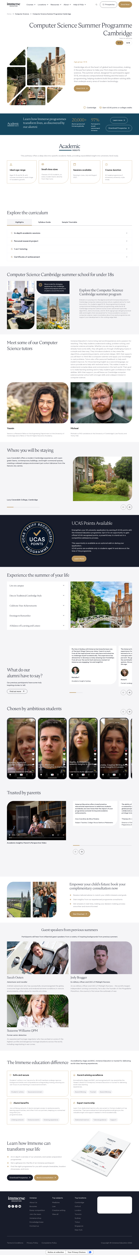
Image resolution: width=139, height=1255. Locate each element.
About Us (33, 1202)
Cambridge (79, 1202)
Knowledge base (36, 1222)
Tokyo (77, 1222)
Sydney (78, 1218)
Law (53, 1206)
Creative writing (58, 1210)
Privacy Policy (32, 1243)
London (78, 1210)
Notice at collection (56, 1252)
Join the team (35, 1214)
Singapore (79, 1226)
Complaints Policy (49, 1243)
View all (55, 1214)
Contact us (34, 1226)
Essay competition (37, 1210)
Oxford (78, 1206)
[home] (13, 5)
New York (78, 1230)
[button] (31, 4)
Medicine (56, 1202)
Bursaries (33, 1206)
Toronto (78, 1214)
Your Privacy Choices (77, 1252)
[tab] (119, 43)
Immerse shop (35, 1218)
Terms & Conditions (15, 1243)
